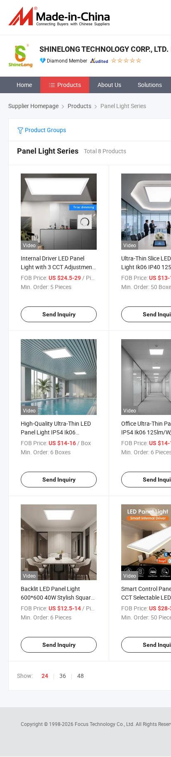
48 (80, 676)
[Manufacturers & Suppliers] (60, 16)
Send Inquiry (59, 314)
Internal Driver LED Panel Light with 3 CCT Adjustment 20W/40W (57, 267)
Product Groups (45, 130)
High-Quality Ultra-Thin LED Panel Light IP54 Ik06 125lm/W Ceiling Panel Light (57, 432)
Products (69, 85)
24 (45, 676)
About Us (109, 85)
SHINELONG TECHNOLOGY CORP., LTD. (104, 49)
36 (62, 676)
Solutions (150, 85)
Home (24, 85)
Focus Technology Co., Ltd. (105, 724)
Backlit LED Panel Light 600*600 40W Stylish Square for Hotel (57, 597)
